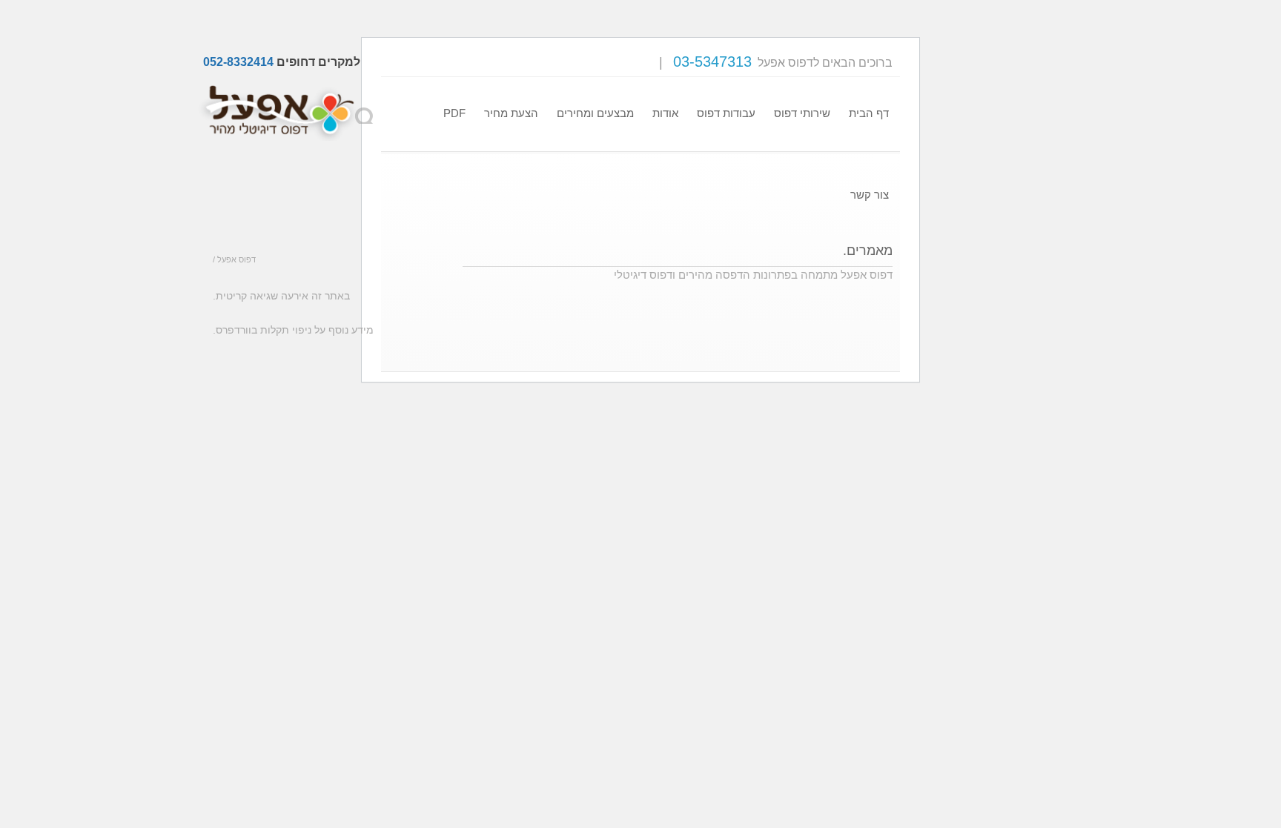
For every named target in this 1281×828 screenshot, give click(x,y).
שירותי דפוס (802, 113)
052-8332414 (238, 62)
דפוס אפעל (236, 259)
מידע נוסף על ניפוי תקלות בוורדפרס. (293, 330)
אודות (665, 113)
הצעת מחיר (511, 113)
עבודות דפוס (726, 113)
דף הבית (869, 113)
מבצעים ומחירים (595, 113)
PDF (454, 113)
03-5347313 (712, 61)
